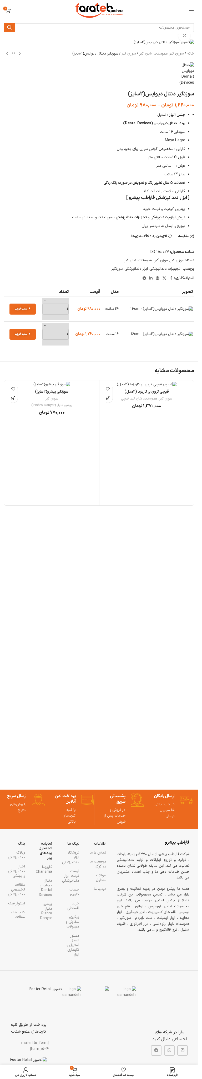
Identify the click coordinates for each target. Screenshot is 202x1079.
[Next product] (7, 54)
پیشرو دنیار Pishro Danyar (46, 911)
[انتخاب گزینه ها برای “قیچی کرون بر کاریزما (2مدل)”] (108, 398)
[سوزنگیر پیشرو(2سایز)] (52, 384)
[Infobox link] (173, 806)
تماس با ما (98, 852)
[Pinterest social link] (157, 278)
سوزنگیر (117, 269)
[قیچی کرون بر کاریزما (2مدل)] (147, 384)
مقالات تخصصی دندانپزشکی (17, 889)
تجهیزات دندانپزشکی (165, 269)
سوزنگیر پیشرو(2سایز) (51, 392)
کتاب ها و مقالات (18, 915)
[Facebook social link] (171, 278)
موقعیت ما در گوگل (98, 864)
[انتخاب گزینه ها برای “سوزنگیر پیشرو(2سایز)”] (13, 398)
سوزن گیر (129, 53)
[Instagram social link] (182, 1050)
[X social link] (164, 278)
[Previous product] (20, 54)
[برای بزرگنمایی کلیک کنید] (184, 36)
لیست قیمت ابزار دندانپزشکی (71, 875)
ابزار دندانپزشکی (136, 269)
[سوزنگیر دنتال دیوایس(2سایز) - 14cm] (161, 309)
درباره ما (100, 889)
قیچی (125, 398)
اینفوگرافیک (17, 903)
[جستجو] (9, 27)
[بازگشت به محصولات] (13, 54)
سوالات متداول (101, 878)
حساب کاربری (74, 892)
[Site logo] (99, 10)
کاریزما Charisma (44, 869)
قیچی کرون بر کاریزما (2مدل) (146, 392)
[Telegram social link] (144, 278)
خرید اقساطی (73, 906)
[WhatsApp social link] (169, 1050)
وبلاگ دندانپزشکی (17, 855)
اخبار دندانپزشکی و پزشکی (17, 871)
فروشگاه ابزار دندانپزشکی (71, 857)
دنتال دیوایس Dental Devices (45, 888)
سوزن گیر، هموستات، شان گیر (161, 53)
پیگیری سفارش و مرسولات (72, 921)
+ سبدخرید (23, 308)
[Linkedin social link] (151, 278)
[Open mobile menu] (191, 10)
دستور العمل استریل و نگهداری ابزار (73, 945)
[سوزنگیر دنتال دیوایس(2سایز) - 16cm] (162, 334)
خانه (190, 53)
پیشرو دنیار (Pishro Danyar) (51, 405)
